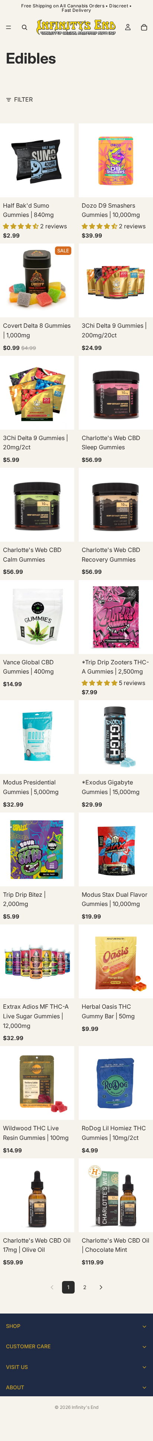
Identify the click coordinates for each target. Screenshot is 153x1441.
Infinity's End (85, 1407)
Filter (23, 99)
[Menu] (8, 27)
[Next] (101, 1287)
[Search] (24, 27)
